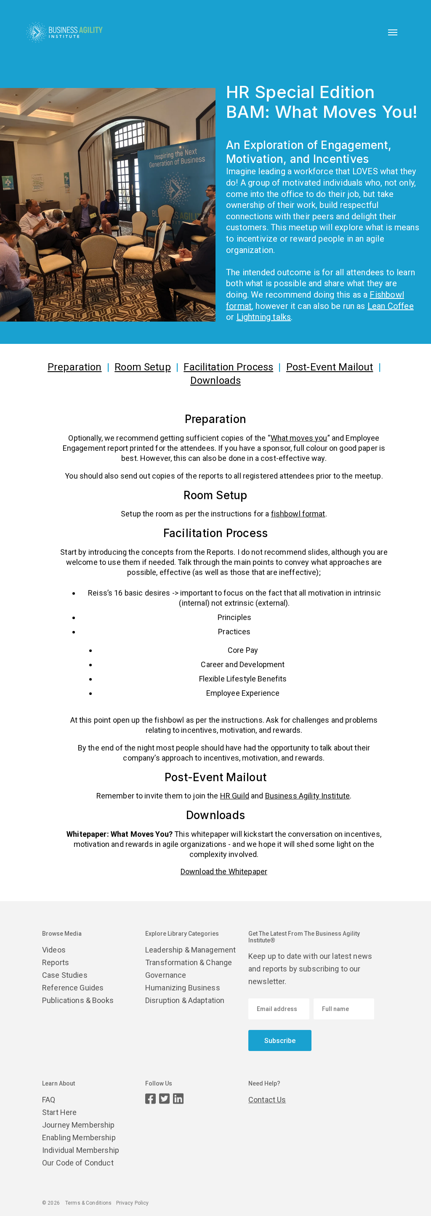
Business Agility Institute (307, 795)
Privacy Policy (132, 1203)
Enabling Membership (79, 1137)
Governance (165, 975)
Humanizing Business (182, 987)
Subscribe (279, 1041)
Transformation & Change (188, 962)
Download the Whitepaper (224, 871)
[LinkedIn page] (178, 1099)
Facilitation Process (228, 367)
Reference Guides (73, 987)
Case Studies (65, 975)
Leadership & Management (190, 949)
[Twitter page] (164, 1099)
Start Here (59, 1112)
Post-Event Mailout (329, 367)
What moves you (299, 438)
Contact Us (267, 1099)
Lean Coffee (390, 306)
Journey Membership (78, 1124)
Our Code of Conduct (78, 1162)
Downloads (215, 380)
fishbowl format (298, 513)
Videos (54, 949)
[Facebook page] (150, 1099)
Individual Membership (80, 1150)
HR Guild (234, 795)
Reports (55, 962)
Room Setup (142, 367)
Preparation (75, 367)
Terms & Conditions (88, 1203)
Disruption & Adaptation (184, 1000)
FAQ (48, 1099)
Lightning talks (264, 317)
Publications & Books (78, 1000)
